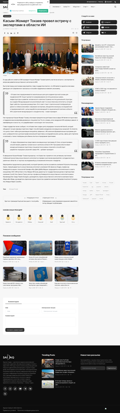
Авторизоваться (91, 2)
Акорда (85, 195)
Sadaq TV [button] (66, 7)
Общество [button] (76, 7)
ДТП (91, 195)
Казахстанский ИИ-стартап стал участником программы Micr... (13, 284)
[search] (115, 6)
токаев (84, 182)
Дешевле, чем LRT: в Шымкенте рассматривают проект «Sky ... (105, 46)
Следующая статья (48, 198)
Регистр (100, 2)
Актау (107, 195)
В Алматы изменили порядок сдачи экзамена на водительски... (106, 163)
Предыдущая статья (33, 198)
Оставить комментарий (14, 330)
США (91, 182)
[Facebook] (5, 389)
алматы (106, 187)
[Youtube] (20, 389)
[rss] (5, 394)
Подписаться (111, 368)
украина (98, 187)
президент (106, 190)
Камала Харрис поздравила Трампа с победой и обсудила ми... (105, 109)
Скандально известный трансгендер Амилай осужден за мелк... (105, 68)
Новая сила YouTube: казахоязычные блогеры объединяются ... (63, 362)
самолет (94, 198)
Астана (104, 182)
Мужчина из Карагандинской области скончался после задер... (105, 120)
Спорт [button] (85, 7)
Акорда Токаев (14, 189)
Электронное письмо (48, 308)
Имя (6, 308)
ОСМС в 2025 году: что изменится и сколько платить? (106, 89)
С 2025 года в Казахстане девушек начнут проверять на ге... (106, 141)
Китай (101, 198)
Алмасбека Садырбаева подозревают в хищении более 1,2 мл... (105, 153)
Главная (5, 12)
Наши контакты (7, 2)
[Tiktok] (15, 389)
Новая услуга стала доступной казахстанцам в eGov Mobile (64, 258)
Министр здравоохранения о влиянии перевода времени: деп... (105, 130)
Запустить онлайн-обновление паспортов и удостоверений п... (38, 284)
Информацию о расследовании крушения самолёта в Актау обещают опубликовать (59, 202)
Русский (108, 2)
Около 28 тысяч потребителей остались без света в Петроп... (38, 258)
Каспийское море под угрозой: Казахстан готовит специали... (104, 57)
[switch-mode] (115, 1)
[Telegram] (25, 389)
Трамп (97, 182)
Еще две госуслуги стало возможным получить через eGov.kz (66, 284)
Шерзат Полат (99, 195)
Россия (111, 182)
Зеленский (85, 198)
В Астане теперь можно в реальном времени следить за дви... (65, 382)
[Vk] (30, 389)
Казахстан (85, 187)
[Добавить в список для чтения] (76, 33)
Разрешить (43, 11)
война (91, 190)
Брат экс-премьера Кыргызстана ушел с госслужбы (22, 201)
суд (92, 187)
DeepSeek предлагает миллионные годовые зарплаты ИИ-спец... (13, 258)
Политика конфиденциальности (28, 410)
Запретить (32, 11)
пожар (84, 190)
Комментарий (9, 316)
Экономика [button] (56, 7)
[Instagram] (10, 389)
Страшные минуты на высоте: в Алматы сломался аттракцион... (104, 78)
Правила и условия (9, 410)
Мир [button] (92, 7)
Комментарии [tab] (13, 302)
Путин (98, 190)
